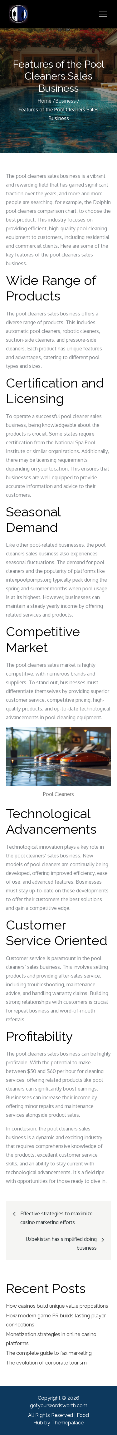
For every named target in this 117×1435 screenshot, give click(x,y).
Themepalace (67, 1423)
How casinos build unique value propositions (57, 1306)
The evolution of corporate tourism (46, 1363)
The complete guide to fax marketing (49, 1353)
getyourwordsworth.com (58, 1405)
